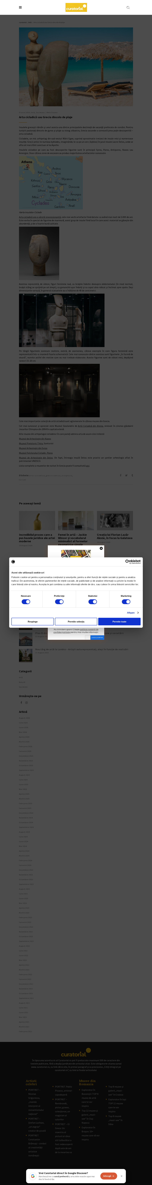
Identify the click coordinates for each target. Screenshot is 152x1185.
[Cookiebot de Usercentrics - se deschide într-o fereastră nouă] (128, 561)
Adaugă (107, 1176)
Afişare (131, 612)
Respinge (33, 621)
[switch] (59, 601)
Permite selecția (76, 621)
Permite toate (119, 621)
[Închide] (121, 1176)
